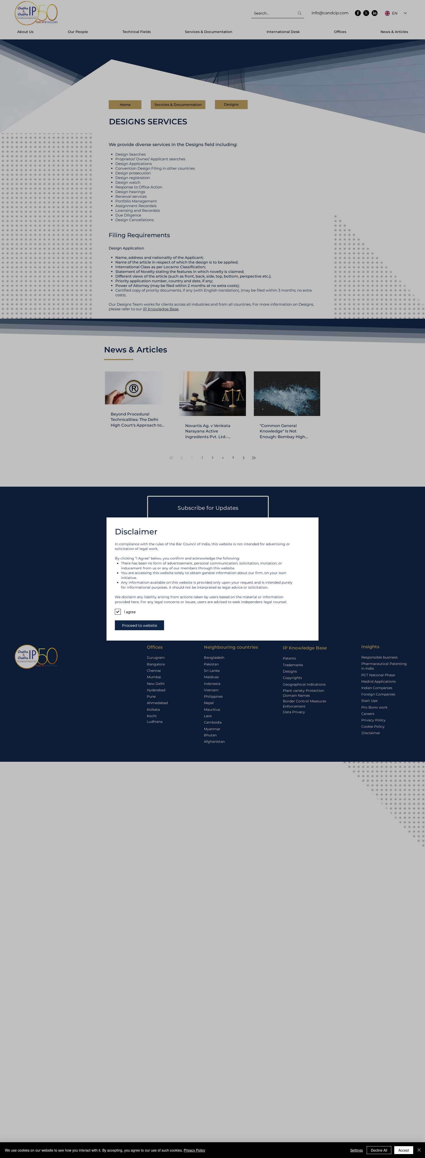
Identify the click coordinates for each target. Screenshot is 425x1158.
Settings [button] (356, 1150)
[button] (139, 625)
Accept (403, 1150)
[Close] (419, 1150)
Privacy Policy (194, 1150)
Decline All (379, 1150)
